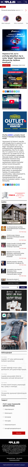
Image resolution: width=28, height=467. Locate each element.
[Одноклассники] (4, 91)
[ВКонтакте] (6, 91)
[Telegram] (19, 91)
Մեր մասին (19, 458)
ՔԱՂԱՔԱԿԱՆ (6, 65)
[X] (8, 91)
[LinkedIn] (10, 91)
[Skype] (17, 91)
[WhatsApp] (14, 91)
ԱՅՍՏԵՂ (10, 135)
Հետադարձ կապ (11, 458)
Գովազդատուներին (14, 460)
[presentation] (22, 11)
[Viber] (12, 91)
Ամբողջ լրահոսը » (14, 283)
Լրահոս (3, 202)
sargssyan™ (22, 464)
